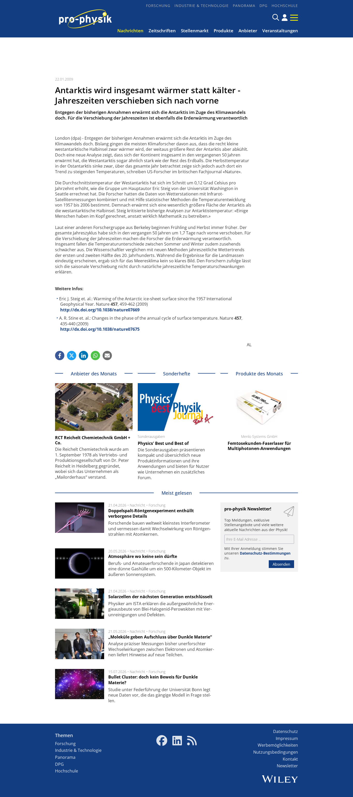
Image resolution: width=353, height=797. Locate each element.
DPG (263, 5)
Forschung (158, 5)
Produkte (223, 31)
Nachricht (137, 505)
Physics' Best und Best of (163, 443)
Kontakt (290, 759)
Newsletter (287, 766)
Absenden (281, 564)
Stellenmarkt (195, 31)
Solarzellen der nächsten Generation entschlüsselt (160, 596)
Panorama (244, 5)
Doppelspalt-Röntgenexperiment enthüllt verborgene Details (151, 513)
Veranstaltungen (280, 31)
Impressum (287, 738)
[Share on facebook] (59, 355)
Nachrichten (130, 31)
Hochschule (285, 5)
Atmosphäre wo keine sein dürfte (142, 556)
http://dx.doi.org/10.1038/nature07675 (100, 329)
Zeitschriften (162, 31)
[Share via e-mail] (107, 355)
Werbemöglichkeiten (278, 745)
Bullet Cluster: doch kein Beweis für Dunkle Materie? (153, 679)
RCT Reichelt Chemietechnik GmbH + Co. (92, 440)
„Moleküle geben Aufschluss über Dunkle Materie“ (160, 637)
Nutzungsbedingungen (275, 752)
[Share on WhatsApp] (95, 355)
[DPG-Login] (285, 17)
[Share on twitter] (71, 355)
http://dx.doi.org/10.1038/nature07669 (100, 310)
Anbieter (248, 31)
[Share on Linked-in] (83, 355)
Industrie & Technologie (201, 5)
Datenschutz (285, 731)
